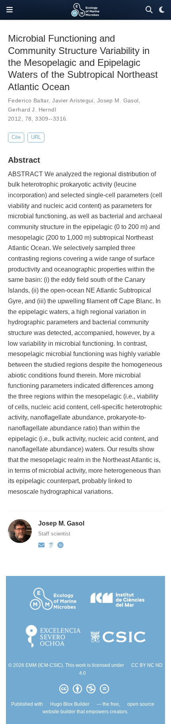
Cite (16, 137)
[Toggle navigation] (9, 10)
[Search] (149, 10)
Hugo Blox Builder (69, 704)
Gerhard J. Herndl (32, 109)
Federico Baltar (28, 100)
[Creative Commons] (85, 689)
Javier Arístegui (72, 100)
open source (140, 704)
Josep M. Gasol (118, 100)
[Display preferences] (162, 10)
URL (36, 137)
